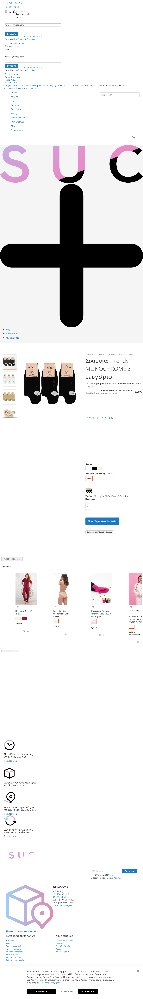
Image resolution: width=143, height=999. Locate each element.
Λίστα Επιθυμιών (13, 77)
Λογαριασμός (11, 74)
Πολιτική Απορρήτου (50, 982)
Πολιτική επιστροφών (15, 960)
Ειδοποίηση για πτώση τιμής (99, 417)
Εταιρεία (10, 940)
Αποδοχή (41, 991)
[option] (87, 468)
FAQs (33, 88)
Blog (8, 329)
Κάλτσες (111, 354)
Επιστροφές (50, 85)
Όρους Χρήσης (114, 878)
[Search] (137, 94)
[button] (9, 379)
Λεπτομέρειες (12, 558)
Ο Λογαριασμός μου (13, 85)
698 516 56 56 (12, 7)
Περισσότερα (10, 761)
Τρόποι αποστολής (14, 946)
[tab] (12, 559)
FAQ (7, 943)
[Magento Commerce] (10, 11)
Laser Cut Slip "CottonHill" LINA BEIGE (61, 614)
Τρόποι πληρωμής (13, 949)
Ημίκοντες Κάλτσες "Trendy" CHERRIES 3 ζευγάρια (101, 614)
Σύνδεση (62, 85)
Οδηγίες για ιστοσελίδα (16, 957)
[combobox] (120, 94)
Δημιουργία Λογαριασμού (16, 88)
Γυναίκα (100, 354)
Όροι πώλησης (12, 954)
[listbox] (113, 469)
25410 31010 (14, 2)
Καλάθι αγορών (62, 952)
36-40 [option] (89, 478)
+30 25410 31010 (61, 894)
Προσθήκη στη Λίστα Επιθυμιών (99, 532)
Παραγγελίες (12, 79)
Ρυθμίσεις (88, 991)
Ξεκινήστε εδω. (27, 39)
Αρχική (90, 354)
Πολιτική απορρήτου (14, 952)
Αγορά (58, 949)
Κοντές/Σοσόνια (126, 354)
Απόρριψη (67, 991)
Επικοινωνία (11, 82)
